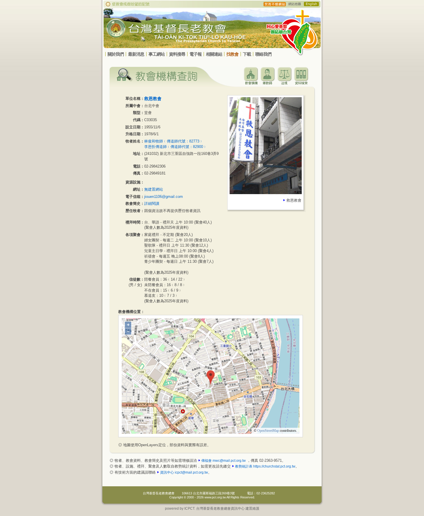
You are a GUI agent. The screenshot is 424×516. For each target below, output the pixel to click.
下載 (247, 54)
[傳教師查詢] (267, 83)
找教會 (232, 54)
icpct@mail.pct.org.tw (191, 472)
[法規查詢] (284, 83)
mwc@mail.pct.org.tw (229, 461)
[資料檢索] (301, 83)
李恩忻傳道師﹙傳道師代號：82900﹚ (175, 147)
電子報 (196, 54)
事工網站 (157, 54)
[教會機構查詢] (251, 83)
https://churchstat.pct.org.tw (274, 466)
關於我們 (116, 54)
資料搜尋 (177, 54)
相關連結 (214, 54)
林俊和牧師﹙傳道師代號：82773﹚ (173, 141)
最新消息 (136, 54)
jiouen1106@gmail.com (163, 196)
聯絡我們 (263, 54)
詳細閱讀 (151, 203)
